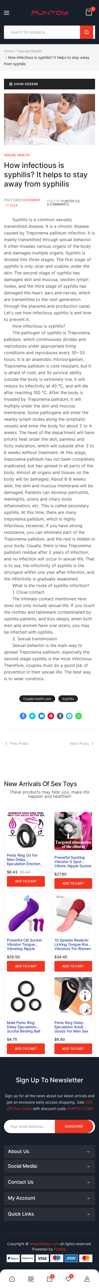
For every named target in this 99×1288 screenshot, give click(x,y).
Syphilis (68, 699)
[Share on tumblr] (60, 716)
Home (9, 51)
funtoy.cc (71, 201)
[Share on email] (41, 716)
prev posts (19, 743)
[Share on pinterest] (51, 716)
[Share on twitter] (32, 716)
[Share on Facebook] (23, 716)
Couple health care (37, 699)
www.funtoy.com (44, 1243)
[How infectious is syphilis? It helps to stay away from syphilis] (49, 119)
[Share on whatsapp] (78, 716)
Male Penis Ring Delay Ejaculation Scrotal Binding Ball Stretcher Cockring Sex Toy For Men (23, 1027)
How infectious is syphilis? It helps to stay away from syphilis (46, 174)
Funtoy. (60, 1249)
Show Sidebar (26, 84)
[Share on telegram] (69, 716)
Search (86, 32)
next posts (79, 743)
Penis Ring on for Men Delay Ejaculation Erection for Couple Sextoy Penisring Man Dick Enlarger (23, 859)
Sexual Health (30, 51)
